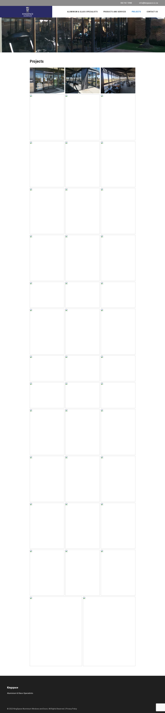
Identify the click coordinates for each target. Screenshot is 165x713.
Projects (136, 12)
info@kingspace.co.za (148, 3)
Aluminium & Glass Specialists (82, 12)
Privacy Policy (71, 709)
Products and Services (114, 12)
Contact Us (152, 12)
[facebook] (8, 3)
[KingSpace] (27, 11)
